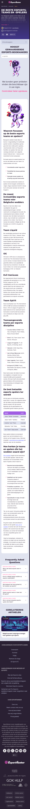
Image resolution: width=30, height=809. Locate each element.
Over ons (15, 704)
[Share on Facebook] (7, 34)
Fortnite (14, 653)
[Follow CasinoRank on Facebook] (4, 750)
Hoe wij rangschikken (15, 713)
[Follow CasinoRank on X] (12, 750)
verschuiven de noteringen (16, 440)
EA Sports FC (15, 662)
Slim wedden (7, 455)
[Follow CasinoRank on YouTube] (16, 750)
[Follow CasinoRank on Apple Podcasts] (24, 750)
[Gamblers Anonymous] (20, 785)
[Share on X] (3, 34)
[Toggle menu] (2, 2)
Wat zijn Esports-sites (14, 675)
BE (14, 755)
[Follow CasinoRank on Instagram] (8, 750)
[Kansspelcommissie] (14, 771)
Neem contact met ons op (14, 707)
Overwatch (14, 650)
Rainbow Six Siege (14, 659)
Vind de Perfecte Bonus (14, 678)
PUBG (14, 656)
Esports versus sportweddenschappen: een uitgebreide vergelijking (13, 682)
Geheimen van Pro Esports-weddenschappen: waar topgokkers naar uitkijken (14, 691)
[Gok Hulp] (14, 780)
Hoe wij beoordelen (14, 710)
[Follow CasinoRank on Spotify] (20, 750)
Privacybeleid (14, 716)
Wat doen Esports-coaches (14, 686)
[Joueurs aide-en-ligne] (14, 775)
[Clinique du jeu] (9, 785)
